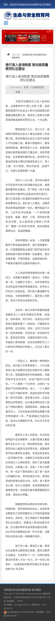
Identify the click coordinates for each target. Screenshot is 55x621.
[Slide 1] (11, 40)
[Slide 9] (40, 40)
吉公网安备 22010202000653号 (21, 612)
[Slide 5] (25, 40)
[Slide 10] (43, 40)
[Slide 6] (29, 40)
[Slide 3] (18, 40)
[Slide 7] (33, 40)
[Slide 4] (22, 40)
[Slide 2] (15, 40)
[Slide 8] (36, 40)
